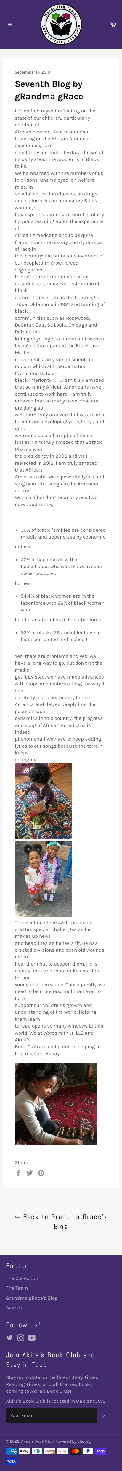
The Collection (22, 1278)
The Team (17, 1288)
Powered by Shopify (73, 1441)
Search (14, 1308)
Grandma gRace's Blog (32, 1298)
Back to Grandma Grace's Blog (63, 1221)
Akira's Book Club (37, 1441)
